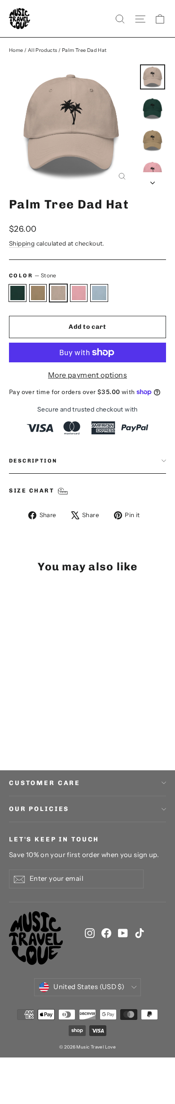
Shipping (22, 243)
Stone (58, 292)
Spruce (17, 292)
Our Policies (39, 809)
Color (33, 275)
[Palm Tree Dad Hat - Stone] (34, 727)
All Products (42, 50)
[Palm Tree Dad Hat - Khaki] (24, 727)
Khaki (38, 292)
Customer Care (44, 783)
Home (16, 50)
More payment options (87, 374)
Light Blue (99, 292)
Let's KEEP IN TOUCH (54, 839)
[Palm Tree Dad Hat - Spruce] (14, 727)
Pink (79, 292)
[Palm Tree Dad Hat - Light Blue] (53, 727)
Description (33, 461)
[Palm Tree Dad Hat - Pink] (43, 727)
